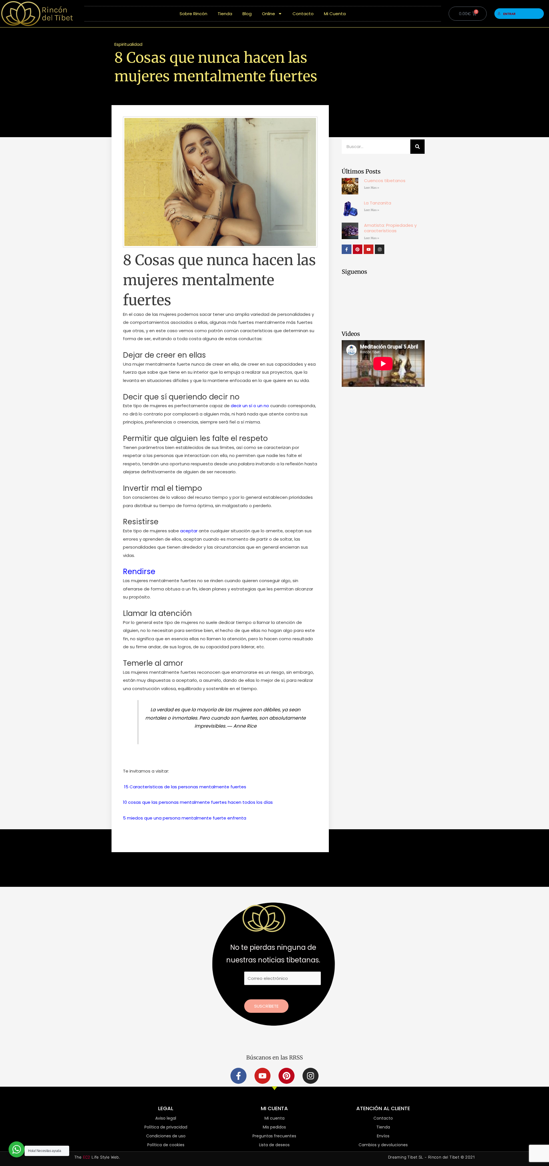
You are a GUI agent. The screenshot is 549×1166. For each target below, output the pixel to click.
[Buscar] (417, 146)
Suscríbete (266, 1006)
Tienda (225, 14)
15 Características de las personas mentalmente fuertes (185, 787)
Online (268, 14)
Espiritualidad (128, 44)
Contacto (303, 14)
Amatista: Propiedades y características (390, 228)
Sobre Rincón (193, 14)
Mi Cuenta (335, 14)
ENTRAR (509, 13)
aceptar (189, 531)
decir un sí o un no (250, 406)
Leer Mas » (371, 188)
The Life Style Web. (97, 1157)
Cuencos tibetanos (384, 181)
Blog (247, 14)
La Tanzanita (377, 203)
